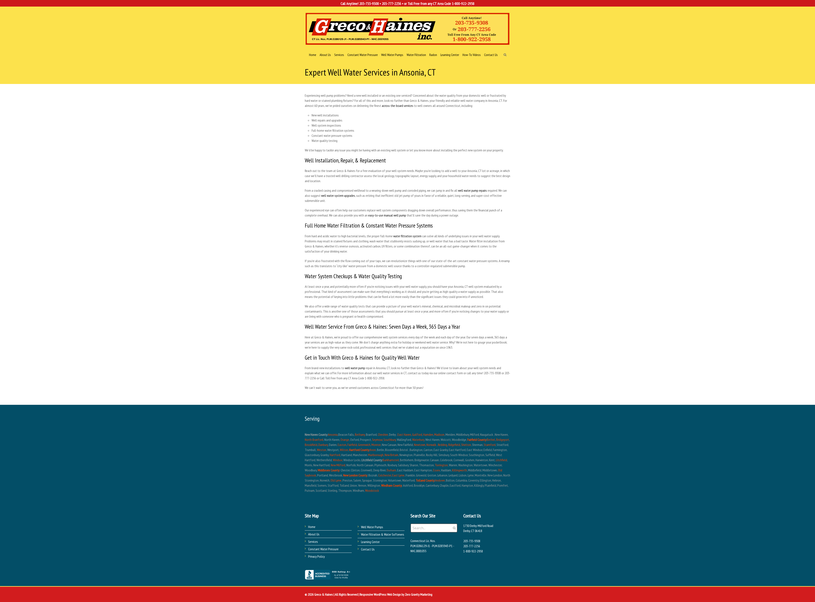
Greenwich (364, 445)
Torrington (441, 465)
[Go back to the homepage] (407, 29)
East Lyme (398, 475)
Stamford (490, 445)
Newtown (419, 445)
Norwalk (431, 445)
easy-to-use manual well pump (387, 215)
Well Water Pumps (372, 527)
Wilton (344, 450)
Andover (440, 480)
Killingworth (459, 470)
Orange (344, 439)
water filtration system (407, 236)
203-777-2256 (391, 3)
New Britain (391, 455)
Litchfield (501, 460)
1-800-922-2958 (463, 3)
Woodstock (372, 490)
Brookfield (311, 445)
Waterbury (418, 439)
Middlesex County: (329, 470)
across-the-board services (397, 105)
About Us (313, 534)
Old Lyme (335, 480)
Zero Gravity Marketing (418, 594)
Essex (436, 470)
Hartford (335, 455)
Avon (373, 450)
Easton (342, 445)
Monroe (376, 445)
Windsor (337, 460)
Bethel (491, 439)
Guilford (417, 434)
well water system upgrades (338, 195)
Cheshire (383, 434)
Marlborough (376, 455)
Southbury (390, 439)
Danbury (323, 445)
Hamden (428, 434)
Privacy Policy (316, 556)
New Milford (338, 465)
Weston (321, 450)
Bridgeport (502, 439)
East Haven (404, 434)
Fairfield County (476, 439)
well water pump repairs (472, 190)
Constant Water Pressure (323, 549)
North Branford (314, 439)
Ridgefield (454, 445)
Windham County (391, 485)
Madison (439, 434)
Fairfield (352, 445)
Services (313, 541)
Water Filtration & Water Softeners (382, 534)
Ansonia (333, 434)
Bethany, (360, 434)
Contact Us (368, 549)
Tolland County (425, 480)
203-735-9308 (369, 3)
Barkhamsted (391, 460)
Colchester (384, 475)
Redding (442, 445)
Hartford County (359, 450)
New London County (355, 475)
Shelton (466, 445)
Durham (391, 470)
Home (311, 527)
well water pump (355, 368)
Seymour (377, 439)
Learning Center (370, 542)
